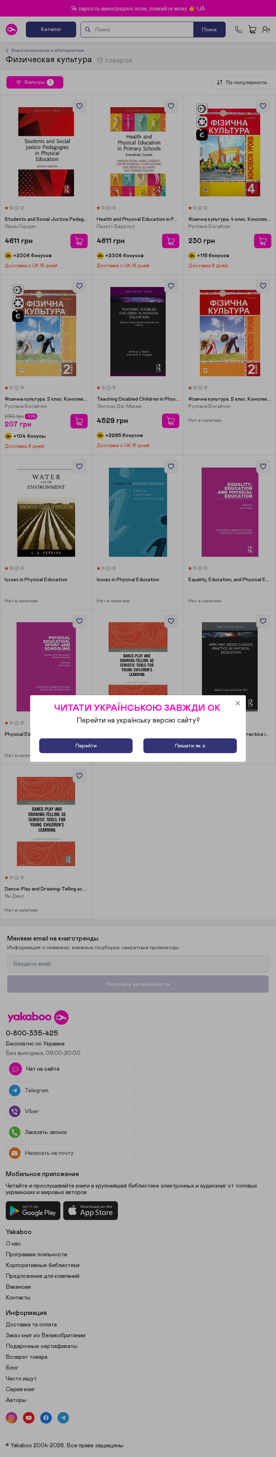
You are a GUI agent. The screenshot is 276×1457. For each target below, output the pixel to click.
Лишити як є (190, 745)
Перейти (86, 745)
